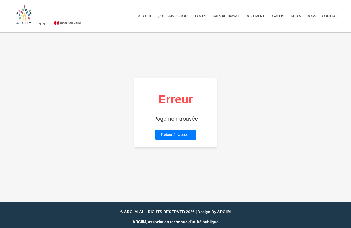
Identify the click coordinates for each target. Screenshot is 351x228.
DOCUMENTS (256, 16)
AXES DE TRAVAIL (226, 16)
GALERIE (279, 16)
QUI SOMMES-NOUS (173, 16)
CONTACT (330, 16)
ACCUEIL (145, 16)
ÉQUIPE (201, 16)
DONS (311, 16)
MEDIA (296, 16)
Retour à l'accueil (175, 135)
